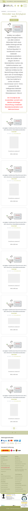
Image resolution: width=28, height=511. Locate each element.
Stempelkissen (18, 487)
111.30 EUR (14, 132)
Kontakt (2, 458)
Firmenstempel (18, 479)
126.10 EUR (14, 179)
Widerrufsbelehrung (5, 465)
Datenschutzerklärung (6, 469)
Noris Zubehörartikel (5, 489)
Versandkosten (17, 133)
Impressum (3, 471)
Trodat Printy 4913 (19, 489)
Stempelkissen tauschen (20, 463)
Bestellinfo (3, 479)
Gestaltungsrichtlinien (6, 476)
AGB (2, 461)
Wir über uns (3, 463)
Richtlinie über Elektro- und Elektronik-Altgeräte (21, 470)
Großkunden (17, 460)
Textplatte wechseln (19, 465)
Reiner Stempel (4, 487)
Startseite (3, 11)
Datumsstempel (18, 478)
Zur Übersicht (14, 20)
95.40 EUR (14, 226)
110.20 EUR (14, 313)
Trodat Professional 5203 (20, 491)
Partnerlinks (3, 491)
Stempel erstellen (19, 476)
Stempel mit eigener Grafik (7, 478)
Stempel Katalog (18, 467)
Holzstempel (17, 481)
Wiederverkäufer (18, 461)
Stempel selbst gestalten (20, 485)
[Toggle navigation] (25, 5)
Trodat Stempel (4, 483)
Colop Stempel (4, 485)
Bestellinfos (17, 458)
